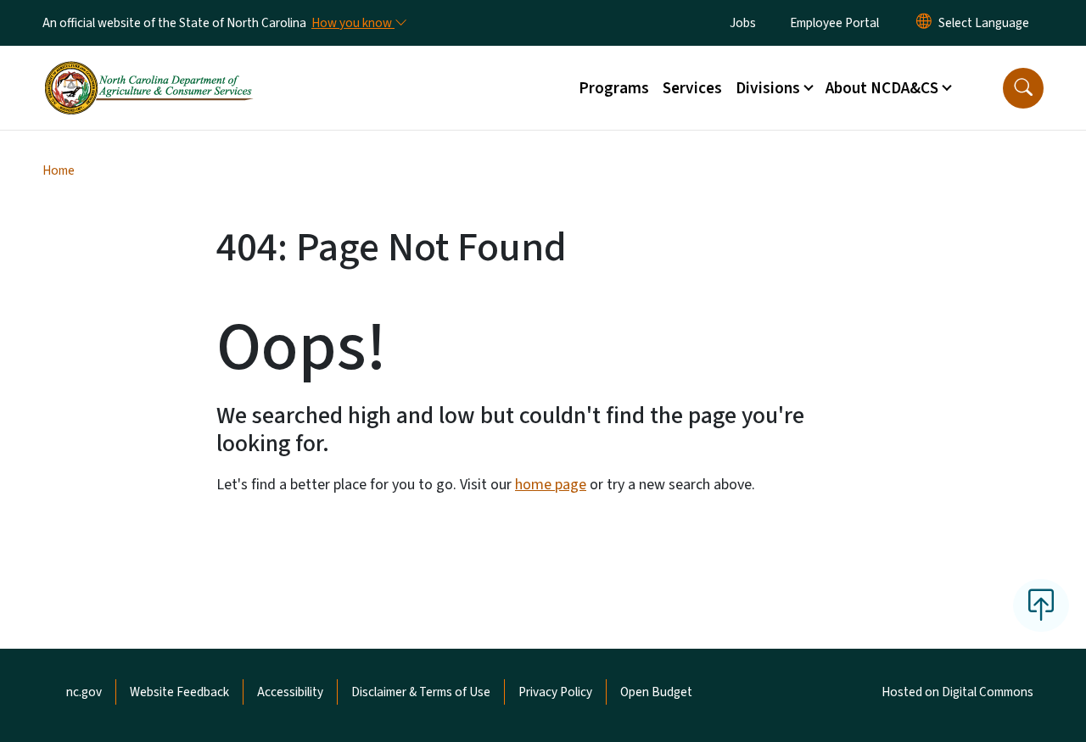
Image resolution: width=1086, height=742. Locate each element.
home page (550, 484)
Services (692, 88)
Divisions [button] (768, 88)
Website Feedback (179, 692)
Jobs (743, 23)
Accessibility (290, 692)
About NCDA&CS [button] (882, 88)
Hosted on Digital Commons (957, 692)
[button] (1023, 88)
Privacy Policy (555, 692)
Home (58, 170)
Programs (614, 88)
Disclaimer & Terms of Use (420, 692)
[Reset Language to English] (924, 23)
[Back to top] (1041, 605)
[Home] (148, 69)
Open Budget (656, 692)
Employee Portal (834, 23)
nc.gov (84, 692)
